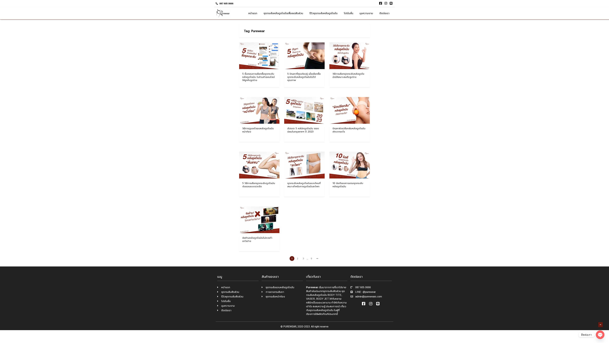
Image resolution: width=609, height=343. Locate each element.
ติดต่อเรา (384, 13)
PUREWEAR (289, 327)
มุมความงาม (366, 13)
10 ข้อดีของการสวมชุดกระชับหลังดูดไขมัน (348, 185)
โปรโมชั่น (348, 13)
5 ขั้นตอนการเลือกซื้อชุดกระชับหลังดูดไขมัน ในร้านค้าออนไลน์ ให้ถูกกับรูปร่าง (258, 77)
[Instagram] (386, 3)
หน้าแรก (252, 13)
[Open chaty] (600, 334)
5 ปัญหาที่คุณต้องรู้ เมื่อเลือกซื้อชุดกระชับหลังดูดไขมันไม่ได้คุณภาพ (304, 77)
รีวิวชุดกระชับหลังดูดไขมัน (323, 13)
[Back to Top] (600, 324)
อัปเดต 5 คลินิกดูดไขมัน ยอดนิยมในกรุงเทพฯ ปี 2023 (303, 130)
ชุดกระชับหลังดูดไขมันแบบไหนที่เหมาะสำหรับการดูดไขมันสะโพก (304, 185)
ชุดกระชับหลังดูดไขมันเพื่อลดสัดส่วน (283, 13)
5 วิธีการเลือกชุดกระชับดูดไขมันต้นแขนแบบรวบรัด (258, 185)
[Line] (391, 3)
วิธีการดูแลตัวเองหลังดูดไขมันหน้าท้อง (258, 130)
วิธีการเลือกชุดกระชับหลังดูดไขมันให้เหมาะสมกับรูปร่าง (348, 75)
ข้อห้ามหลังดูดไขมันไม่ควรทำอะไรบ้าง (257, 239)
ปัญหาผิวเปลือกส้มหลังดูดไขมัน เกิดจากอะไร (349, 130)
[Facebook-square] (380, 3)
